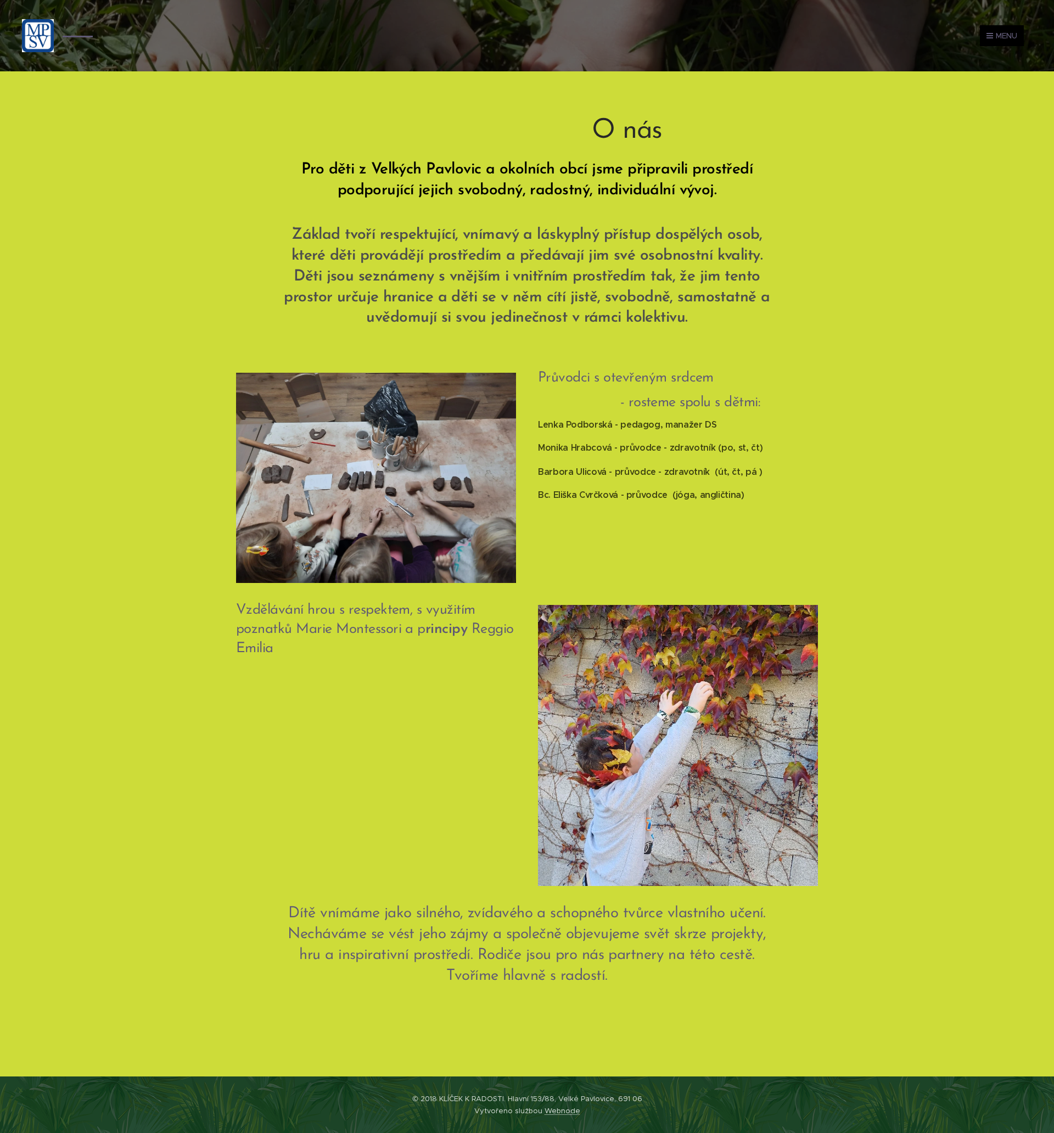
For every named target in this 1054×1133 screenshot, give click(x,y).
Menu (1006, 36)
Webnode (562, 1110)
